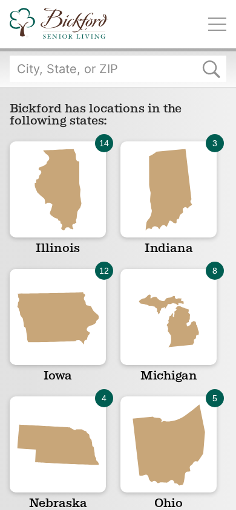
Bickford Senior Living (59, 24)
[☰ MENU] (217, 24)
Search (211, 69)
